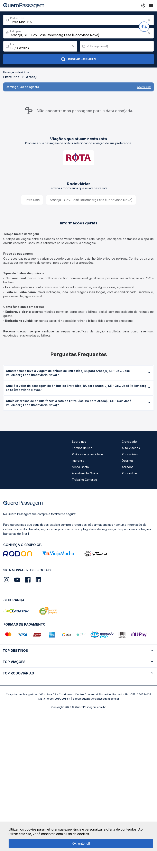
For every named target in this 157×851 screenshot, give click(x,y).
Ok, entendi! (81, 843)
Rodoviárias (130, 454)
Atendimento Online (85, 473)
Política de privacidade (87, 454)
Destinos (127, 460)
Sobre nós (79, 441)
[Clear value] (73, 46)
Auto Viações (131, 448)
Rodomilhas (129, 473)
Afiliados (127, 467)
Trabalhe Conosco (84, 479)
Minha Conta (80, 467)
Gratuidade (129, 441)
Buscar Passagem (82, 59)
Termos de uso (82, 448)
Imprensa (78, 460)
